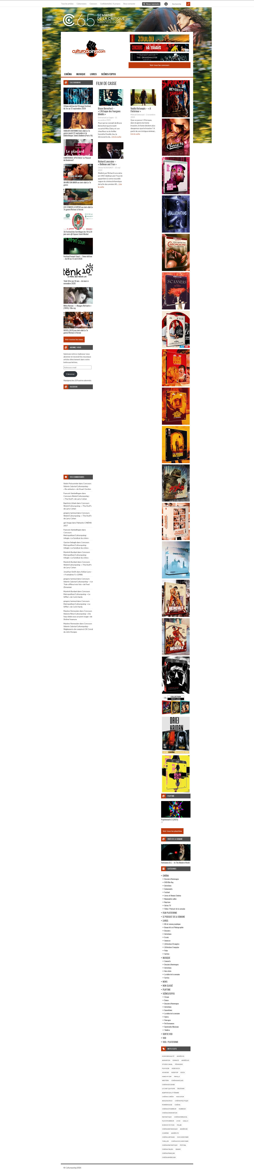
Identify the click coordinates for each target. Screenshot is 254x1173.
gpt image (68, 523)
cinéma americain (169, 1157)
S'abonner (70, 374)
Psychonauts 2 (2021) (169, 819)
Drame (178, 1149)
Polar (166, 950)
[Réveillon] (176, 116)
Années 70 (174, 1133)
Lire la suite (116, 137)
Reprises (167, 902)
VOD (164, 1038)
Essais (166, 937)
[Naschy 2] (176, 424)
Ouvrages (167, 1020)
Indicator (180, 1096)
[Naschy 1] (176, 385)
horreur (182, 1109)
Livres (93, 74)
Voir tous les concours (159, 65)
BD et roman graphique (172, 924)
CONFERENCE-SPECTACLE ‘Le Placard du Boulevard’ (77, 159)
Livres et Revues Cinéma (172, 895)
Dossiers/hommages (171, 964)
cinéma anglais (177, 1080)
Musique (80, 74)
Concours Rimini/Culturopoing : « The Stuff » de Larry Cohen (78, 506)
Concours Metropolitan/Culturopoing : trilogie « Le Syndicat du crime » (76, 535)
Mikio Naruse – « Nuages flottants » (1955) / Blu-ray (77, 306)
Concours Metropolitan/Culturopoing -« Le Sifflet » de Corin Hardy (77, 594)
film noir (165, 1068)
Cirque (166, 996)
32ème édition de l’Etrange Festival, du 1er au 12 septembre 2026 (77, 107)
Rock (183, 1072)
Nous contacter (129, 4)
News (165, 981)
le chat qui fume (168, 1088)
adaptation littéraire (170, 1092)
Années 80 (183, 1129)
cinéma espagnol (180, 1117)
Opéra (166, 1016)
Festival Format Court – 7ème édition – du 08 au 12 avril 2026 (78, 257)
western (165, 1080)
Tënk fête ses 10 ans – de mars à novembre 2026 (76, 282)
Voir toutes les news (74, 339)
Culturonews (81, 4)
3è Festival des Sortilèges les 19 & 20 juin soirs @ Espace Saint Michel (78, 232)
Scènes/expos (108, 74)
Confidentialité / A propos (110, 4)
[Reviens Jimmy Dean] (176, 193)
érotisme (180, 1088)
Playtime (166, 989)
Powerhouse (167, 1105)
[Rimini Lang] (176, 715)
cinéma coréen (168, 1096)
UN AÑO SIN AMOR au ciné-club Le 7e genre (77, 183)
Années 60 (185, 1060)
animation (166, 1060)
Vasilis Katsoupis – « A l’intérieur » (141, 110)
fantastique (167, 1117)
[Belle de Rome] (176, 347)
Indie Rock (176, 1068)
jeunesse (165, 1072)
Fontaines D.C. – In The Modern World (175, 862)
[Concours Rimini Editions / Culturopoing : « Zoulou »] (159, 38)
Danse (166, 1000)
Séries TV (167, 905)
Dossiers (167, 930)
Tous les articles (67, 4)
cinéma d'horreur (169, 1109)
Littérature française (171, 947)
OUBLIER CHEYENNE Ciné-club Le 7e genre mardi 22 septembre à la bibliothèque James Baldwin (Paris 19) (78, 133)
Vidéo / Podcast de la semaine (174, 908)
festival (183, 1145)
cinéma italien (167, 1149)
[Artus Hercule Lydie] (176, 616)
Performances (169, 1023)
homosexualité (168, 1056)
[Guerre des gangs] (176, 462)
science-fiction (168, 1125)
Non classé (168, 985)
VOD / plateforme (170, 1042)
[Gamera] (176, 501)
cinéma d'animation (169, 1113)
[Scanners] (176, 309)
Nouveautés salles (170, 898)
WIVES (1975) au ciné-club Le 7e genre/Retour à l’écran (76, 331)
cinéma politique (181, 1101)
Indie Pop (174, 1072)
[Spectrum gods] (176, 578)
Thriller (165, 1141)
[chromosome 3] (176, 270)
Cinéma (68, 74)
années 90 (180, 1056)
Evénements (168, 888)
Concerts (167, 961)
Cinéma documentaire (179, 1141)
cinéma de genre (168, 1084)
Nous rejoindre (152, 4)
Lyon (178, 1121)
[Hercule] (176, 654)
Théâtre (167, 1030)
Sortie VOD (168, 1034)
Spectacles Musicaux (171, 1026)
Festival (167, 892)
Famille (177, 1076)
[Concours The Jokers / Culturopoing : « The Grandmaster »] (159, 57)
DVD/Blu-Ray (168, 882)
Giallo (185, 1121)
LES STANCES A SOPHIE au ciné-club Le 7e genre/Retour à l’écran (78, 208)
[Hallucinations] (176, 232)
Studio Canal (167, 1064)
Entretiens (167, 885)
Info (166, 4)
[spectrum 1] (176, 791)
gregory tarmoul (70, 513)
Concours (93, 4)
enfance (176, 1060)
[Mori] (176, 693)
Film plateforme (170, 912)
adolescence (167, 1101)
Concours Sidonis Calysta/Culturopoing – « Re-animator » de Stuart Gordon (77, 486)
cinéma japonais (168, 1137)
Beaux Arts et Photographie (173, 927)
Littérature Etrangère (171, 943)
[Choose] (176, 155)
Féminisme (179, 1064)
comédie (165, 1133)
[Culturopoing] (88, 61)
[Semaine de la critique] (127, 19)
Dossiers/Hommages (171, 878)
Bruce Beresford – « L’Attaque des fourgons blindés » (109, 111)
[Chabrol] (176, 539)
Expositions (168, 1010)
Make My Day (167, 1076)
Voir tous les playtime (172, 831)
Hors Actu (167, 971)
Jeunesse (167, 940)
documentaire (183, 1137)
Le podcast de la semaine (174, 916)
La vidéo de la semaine (172, 974)
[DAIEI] (176, 753)
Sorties (166, 953)
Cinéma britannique (170, 1129)
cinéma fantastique (169, 1145)
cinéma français (168, 1153)
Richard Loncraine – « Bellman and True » (107, 163)
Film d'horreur (168, 1121)
